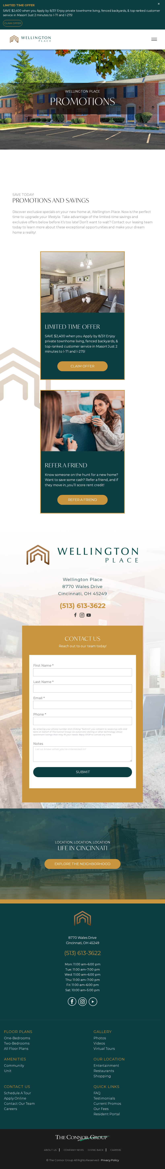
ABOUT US (50, 1150)
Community (14, 1066)
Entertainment (106, 1066)
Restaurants (104, 1071)
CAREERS (115, 1150)
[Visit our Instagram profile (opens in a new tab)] (82, 616)
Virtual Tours (104, 1049)
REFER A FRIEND (82, 500)
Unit (7, 1071)
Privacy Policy (110, 1160)
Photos (100, 1038)
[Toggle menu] (154, 39)
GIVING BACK (96, 1150)
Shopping (102, 1076)
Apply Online (15, 1098)
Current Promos (107, 1104)
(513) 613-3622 (82, 606)
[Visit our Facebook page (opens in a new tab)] (76, 617)
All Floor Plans (16, 1049)
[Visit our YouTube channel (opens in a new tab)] (88, 617)
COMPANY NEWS (74, 1150)
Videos (99, 1043)
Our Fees (101, 1109)
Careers (10, 1109)
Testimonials (104, 1098)
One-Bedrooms (17, 1038)
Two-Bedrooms (16, 1043)
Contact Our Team (19, 1104)
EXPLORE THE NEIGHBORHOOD (82, 864)
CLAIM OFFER (12, 23)
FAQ (97, 1093)
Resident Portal (107, 1114)
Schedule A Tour (17, 1093)
